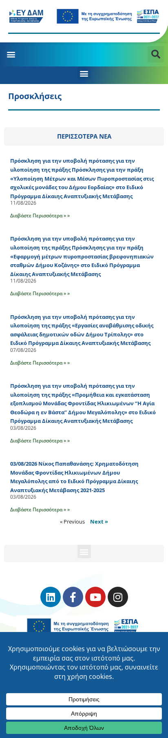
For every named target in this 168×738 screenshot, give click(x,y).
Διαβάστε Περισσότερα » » (40, 215)
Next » (99, 521)
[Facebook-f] (73, 597)
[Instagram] (118, 597)
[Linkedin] (50, 597)
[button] (11, 54)
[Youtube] (95, 597)
